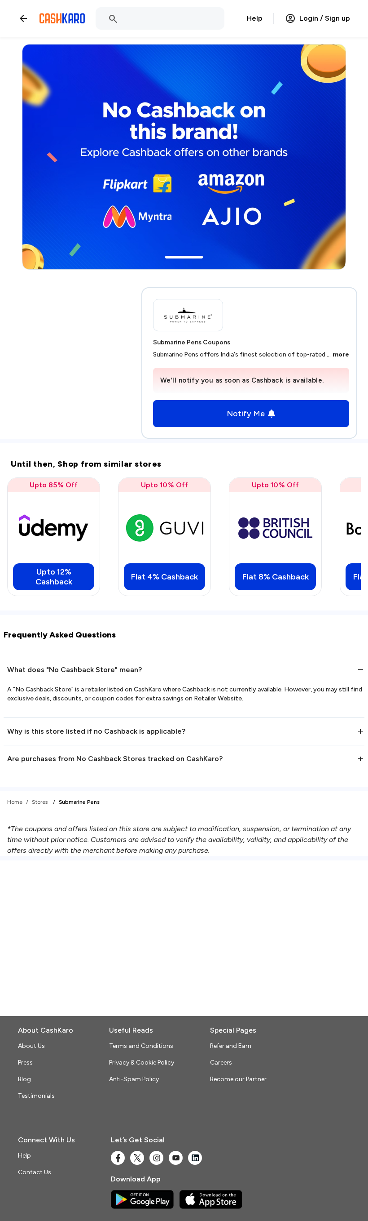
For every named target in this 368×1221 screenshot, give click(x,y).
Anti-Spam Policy (134, 1079)
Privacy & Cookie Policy (141, 1062)
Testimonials (36, 1096)
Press (25, 1062)
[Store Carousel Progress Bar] (184, 257)
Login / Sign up (324, 18)
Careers (221, 1062)
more (341, 354)
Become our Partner (238, 1079)
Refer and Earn (230, 1046)
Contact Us (34, 1172)
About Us (31, 1046)
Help (255, 18)
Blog (24, 1079)
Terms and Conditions (141, 1046)
